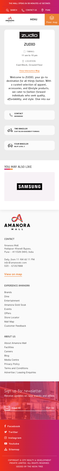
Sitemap (13, 449)
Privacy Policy (12, 364)
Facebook (13, 426)
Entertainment (12, 300)
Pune (47, 10)
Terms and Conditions (16, 368)
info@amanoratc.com (15, 262)
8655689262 (18, 116)
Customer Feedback (15, 325)
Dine (6, 296)
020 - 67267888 (13, 265)
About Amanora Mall (15, 343)
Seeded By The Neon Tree (29, 466)
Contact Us (31, 10)
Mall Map (9, 321)
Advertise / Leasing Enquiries (20, 372)
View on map (13, 274)
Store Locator (11, 317)
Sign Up (50, 407)
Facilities (9, 347)
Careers (8, 351)
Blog (6, 355)
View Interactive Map (29, 71)
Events (8, 309)
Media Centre (11, 359)
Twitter (13, 432)
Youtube (13, 443)
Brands (8, 292)
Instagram (14, 437)
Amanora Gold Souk (15, 304)
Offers (7, 313)
